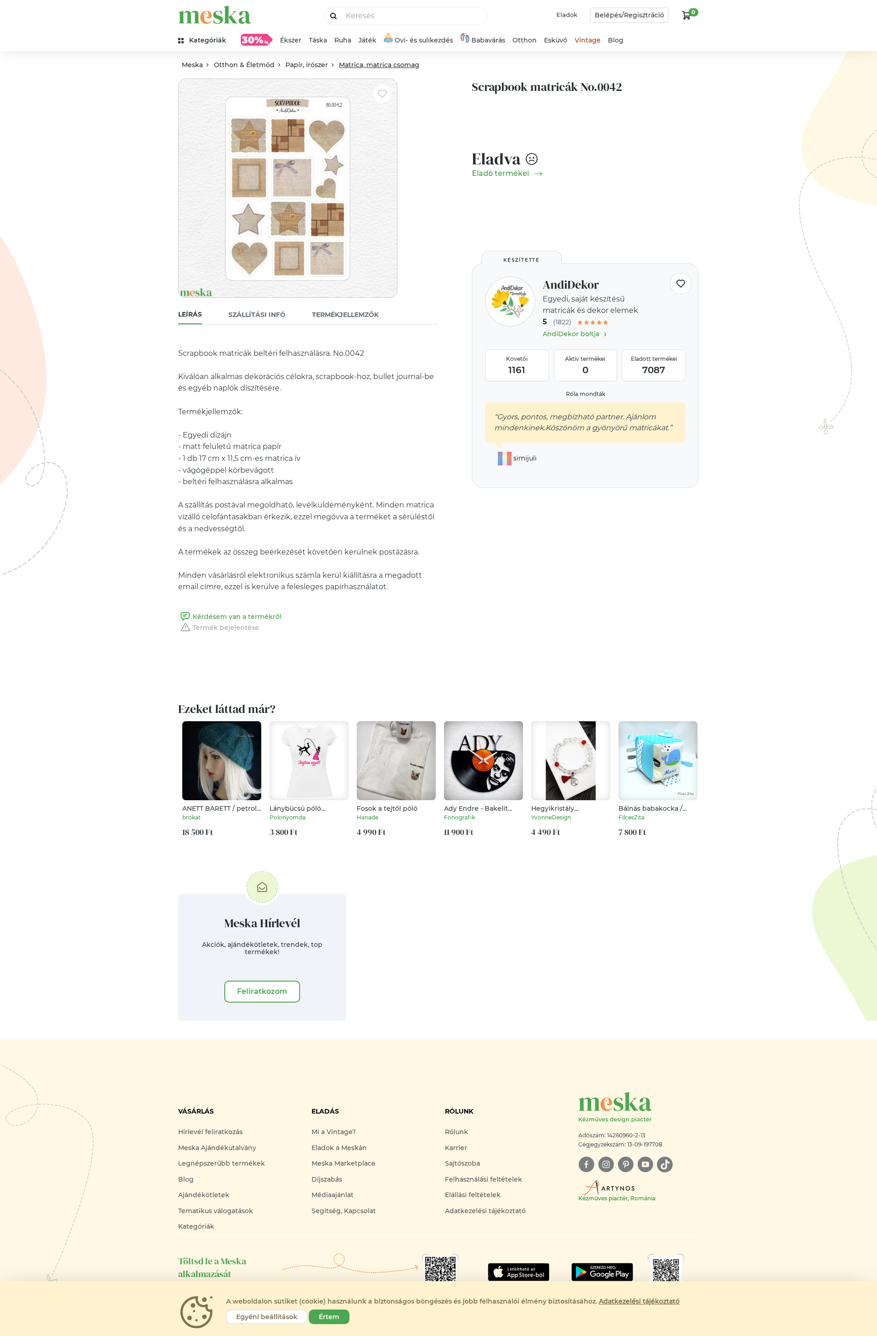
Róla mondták (585, 394)
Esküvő (555, 40)
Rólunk (456, 1132)
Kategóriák (196, 1226)
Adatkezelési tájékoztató (485, 1211)
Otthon (524, 40)
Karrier (456, 1148)
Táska (318, 40)
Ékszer (290, 40)
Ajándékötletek (203, 1195)
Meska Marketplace (343, 1163)
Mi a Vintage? (334, 1132)
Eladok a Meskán (339, 1148)
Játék (367, 40)
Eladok (566, 14)
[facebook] (586, 1164)
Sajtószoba (462, 1163)
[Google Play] (518, 1272)
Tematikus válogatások (215, 1211)
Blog (615, 40)
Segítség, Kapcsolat (344, 1211)
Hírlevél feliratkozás (210, 1132)
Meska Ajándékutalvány (217, 1148)
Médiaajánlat (333, 1195)
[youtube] (645, 1164)
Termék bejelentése (226, 627)
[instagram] (606, 1164)
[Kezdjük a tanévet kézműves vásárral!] (257, 40)
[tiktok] (665, 1164)
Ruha (342, 40)
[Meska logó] (214, 14)
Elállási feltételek (473, 1195)
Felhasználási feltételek (483, 1179)
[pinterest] (626, 1164)
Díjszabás (327, 1179)
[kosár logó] (686, 15)
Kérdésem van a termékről (237, 617)
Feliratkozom (262, 991)
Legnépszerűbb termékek (221, 1163)
